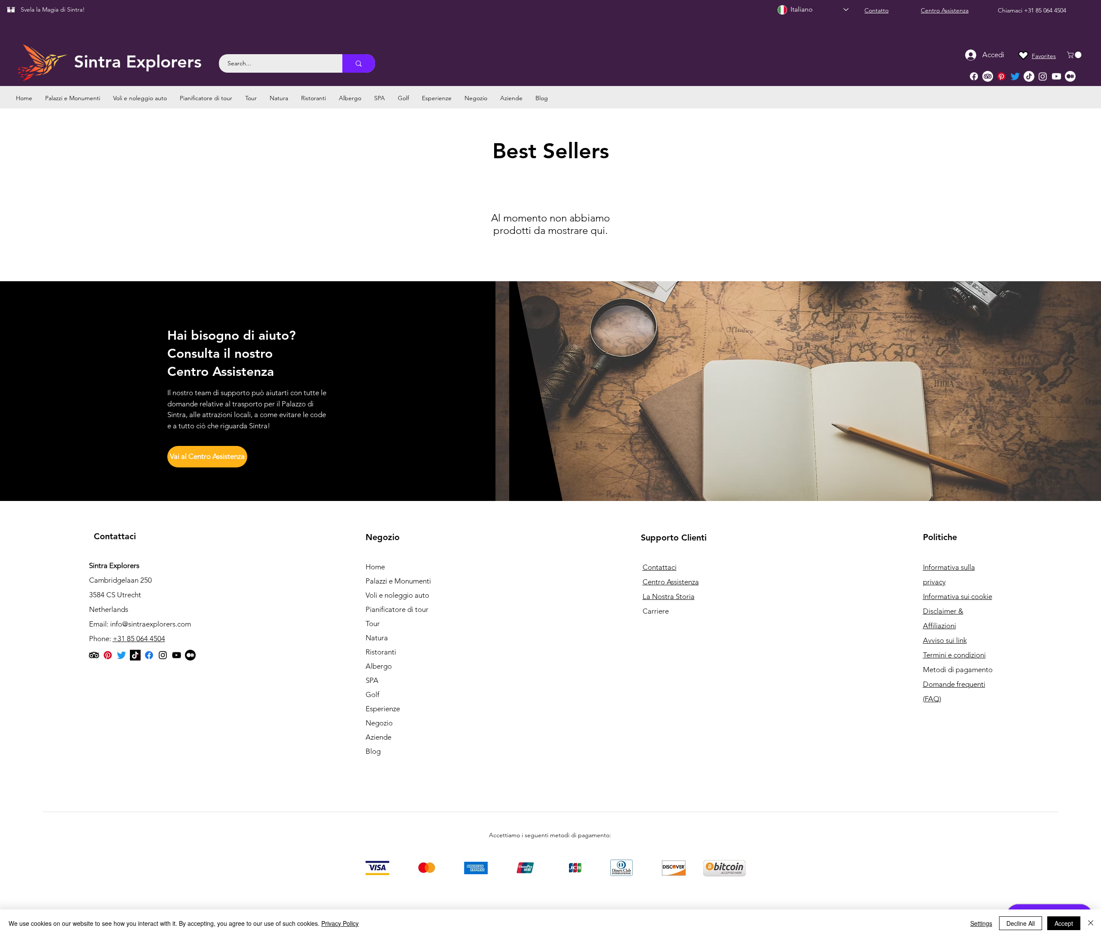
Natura (377, 637)
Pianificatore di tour (397, 609)
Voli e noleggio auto (397, 595)
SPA (372, 680)
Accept (1064, 923)
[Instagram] (1042, 76)
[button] (1075, 55)
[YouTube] (176, 655)
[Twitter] (1015, 76)
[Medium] (1070, 76)
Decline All (1020, 923)
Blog (373, 751)
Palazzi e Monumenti (398, 581)
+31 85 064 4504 (1045, 10)
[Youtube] (1056, 76)
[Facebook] (974, 76)
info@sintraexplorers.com (150, 624)
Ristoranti (381, 652)
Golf (372, 694)
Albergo (379, 666)
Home (375, 566)
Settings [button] (981, 923)
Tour (373, 623)
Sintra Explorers (138, 61)
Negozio (379, 723)
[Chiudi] (1091, 923)
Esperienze (383, 708)
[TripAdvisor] (987, 76)
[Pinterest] (1001, 76)
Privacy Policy (340, 923)
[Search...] (358, 63)
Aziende (378, 737)
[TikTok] (1029, 76)
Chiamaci (1011, 10)
